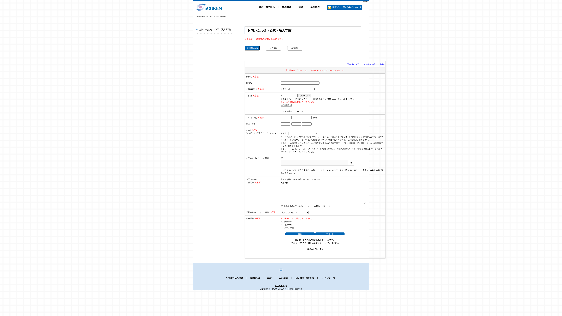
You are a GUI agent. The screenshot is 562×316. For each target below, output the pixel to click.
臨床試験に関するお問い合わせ (347, 7)
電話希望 (288, 225)
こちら (306, 99)
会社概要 (315, 7)
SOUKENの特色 (266, 7)
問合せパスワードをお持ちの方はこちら (365, 64)
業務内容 (286, 7)
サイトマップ (328, 278)
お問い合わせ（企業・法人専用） (215, 29)
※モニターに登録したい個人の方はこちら (264, 39)
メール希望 (289, 228)
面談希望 (288, 221)
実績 (301, 7)
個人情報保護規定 (304, 278)
